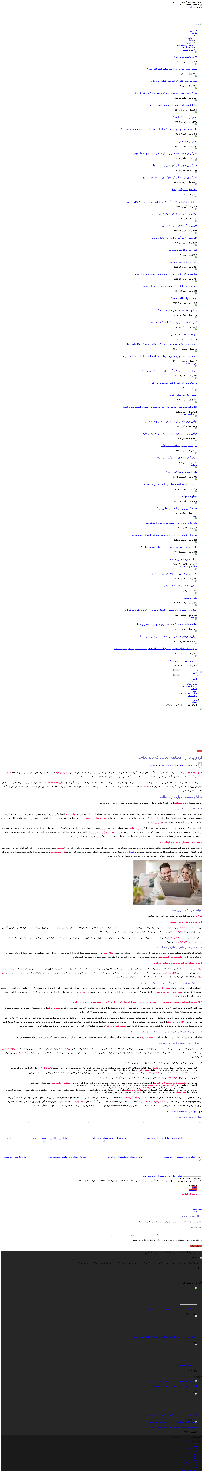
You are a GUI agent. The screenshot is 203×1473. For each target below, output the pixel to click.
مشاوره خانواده (189, 496)
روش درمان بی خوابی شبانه (183, 395)
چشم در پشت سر (188, 141)
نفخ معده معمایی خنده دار (184, 334)
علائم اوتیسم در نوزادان (185, 56)
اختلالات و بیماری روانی (187, 566)
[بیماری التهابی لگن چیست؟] (196, 293)
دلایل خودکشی (190, 597)
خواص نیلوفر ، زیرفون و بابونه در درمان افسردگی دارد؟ (169, 433)
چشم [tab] (190, 38)
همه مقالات (192, 1449)
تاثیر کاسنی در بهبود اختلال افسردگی (179, 445)
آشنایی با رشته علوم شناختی (183, 559)
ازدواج (194, 702)
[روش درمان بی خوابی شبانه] (196, 390)
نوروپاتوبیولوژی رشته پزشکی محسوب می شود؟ (173, 382)
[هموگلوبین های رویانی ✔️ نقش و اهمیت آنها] (196, 161)
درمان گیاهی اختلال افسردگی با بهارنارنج (177, 457)
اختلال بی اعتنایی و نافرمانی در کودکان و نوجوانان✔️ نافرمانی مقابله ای (161, 610)
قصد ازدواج (129, 852)
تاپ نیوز (194, 30)
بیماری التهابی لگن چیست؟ (183, 298)
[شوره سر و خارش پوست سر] (196, 245)
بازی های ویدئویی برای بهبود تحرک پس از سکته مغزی (170, 523)
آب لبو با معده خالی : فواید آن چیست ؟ (177, 310)
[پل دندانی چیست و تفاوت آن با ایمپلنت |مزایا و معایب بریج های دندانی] (196, 197)
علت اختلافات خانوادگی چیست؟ (181, 472)
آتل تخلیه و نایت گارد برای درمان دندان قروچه (174, 237)
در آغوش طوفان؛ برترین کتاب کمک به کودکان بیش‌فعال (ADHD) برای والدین (165, 1337)
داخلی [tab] (190, 40)
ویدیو (195, 516)
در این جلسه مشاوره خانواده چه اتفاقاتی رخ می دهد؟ (170, 484)
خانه (195, 700)
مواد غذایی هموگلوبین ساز (184, 189)
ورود (200, 7)
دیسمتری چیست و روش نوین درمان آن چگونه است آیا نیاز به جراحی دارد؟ (160, 356)
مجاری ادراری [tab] (187, 47)
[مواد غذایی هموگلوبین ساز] (196, 185)
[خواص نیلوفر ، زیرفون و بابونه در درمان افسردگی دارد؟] (196, 429)
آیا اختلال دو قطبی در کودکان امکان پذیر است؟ (173, 573)
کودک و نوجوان (191, 1463)
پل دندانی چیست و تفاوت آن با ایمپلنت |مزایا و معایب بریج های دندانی (162, 201)
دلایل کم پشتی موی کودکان (183, 262)
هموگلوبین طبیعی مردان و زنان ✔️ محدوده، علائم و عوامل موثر (165, 93)
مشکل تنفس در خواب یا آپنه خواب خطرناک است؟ (172, 69)
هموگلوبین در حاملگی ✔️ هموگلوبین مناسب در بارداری (170, 177)
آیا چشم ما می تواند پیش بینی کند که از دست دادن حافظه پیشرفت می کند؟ (159, 129)
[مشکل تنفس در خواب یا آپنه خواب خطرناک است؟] (196, 64)
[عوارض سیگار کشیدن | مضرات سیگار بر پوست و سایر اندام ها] (196, 269)
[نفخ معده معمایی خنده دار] (196, 330)
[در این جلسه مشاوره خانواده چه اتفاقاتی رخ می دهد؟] (196, 479)
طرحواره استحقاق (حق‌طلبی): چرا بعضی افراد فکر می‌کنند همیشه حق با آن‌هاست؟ (155, 648)
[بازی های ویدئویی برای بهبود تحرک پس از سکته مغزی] (196, 518)
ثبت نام (193, 7)
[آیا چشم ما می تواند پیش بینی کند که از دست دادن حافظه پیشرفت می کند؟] (196, 124)
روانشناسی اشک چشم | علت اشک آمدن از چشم (173, 105)
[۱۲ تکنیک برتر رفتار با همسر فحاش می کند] (196, 504)
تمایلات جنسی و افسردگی (186, 1365)
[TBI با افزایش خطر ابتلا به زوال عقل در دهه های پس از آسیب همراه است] (196, 402)
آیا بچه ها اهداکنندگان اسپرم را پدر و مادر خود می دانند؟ (169, 547)
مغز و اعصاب (191, 363)
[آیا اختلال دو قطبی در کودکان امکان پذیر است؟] (196, 569)
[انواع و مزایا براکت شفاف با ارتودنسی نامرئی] (196, 209)
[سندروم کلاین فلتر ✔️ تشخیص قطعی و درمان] (196, 76)
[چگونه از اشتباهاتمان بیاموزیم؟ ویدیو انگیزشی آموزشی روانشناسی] (196, 530)
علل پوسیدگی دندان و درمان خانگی (179, 225)
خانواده (194, 465)
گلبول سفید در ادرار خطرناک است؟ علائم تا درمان (172, 322)
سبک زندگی (192, 617)
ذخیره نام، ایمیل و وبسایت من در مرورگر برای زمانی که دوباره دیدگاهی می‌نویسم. (165, 1240)
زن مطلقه (193, 1190)
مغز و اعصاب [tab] (187, 50)
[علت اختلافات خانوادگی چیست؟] (196, 467)
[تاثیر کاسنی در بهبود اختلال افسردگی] (196, 441)
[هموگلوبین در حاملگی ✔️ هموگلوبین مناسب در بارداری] (196, 173)
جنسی (194, 1468)
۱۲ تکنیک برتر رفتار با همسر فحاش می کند (175, 508)
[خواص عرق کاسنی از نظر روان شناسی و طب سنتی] (196, 417)
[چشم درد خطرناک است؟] (196, 112)
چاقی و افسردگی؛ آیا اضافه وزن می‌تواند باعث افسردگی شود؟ (171, 1309)
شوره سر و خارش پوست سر (182, 250)
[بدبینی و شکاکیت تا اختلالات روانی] (196, 581)
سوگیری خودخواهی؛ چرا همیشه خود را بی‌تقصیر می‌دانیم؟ (168, 636)
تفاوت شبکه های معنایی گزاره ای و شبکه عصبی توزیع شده (167, 370)
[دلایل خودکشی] (196, 593)
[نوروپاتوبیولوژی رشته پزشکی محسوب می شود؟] (196, 378)
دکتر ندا (152, 765)
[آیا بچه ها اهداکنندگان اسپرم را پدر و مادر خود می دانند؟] (196, 542)
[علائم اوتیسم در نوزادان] (196, 52)
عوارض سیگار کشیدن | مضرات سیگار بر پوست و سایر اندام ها (166, 274)
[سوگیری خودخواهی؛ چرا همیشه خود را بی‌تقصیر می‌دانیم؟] (196, 632)
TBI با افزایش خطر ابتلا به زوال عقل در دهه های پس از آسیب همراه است (160, 407)
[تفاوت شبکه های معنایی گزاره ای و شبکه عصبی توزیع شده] (196, 366)
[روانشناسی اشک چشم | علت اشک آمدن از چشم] (196, 100)
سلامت (194, 33)
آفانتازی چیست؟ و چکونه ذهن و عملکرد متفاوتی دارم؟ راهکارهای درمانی (161, 344)
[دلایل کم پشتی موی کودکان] (196, 257)
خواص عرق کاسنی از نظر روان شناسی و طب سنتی (171, 421)
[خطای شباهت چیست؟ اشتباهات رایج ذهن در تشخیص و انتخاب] (196, 620)
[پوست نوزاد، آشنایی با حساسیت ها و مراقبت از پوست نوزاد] (196, 281)
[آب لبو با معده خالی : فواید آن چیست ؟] (196, 305)
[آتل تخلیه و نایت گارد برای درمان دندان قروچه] (196, 233)
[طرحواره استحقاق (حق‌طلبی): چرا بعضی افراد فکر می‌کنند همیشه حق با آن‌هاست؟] (196, 644)
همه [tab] (191, 36)
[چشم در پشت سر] (196, 136)
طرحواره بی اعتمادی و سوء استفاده (179, 660)
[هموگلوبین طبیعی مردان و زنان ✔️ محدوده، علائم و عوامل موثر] (196, 88)
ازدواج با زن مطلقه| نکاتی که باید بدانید (181, 1111)
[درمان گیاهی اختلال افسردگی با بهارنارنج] (196, 453)
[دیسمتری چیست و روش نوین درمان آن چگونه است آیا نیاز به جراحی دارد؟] (196, 351)
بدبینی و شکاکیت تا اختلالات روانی (180, 585)
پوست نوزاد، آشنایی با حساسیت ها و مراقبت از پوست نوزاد (167, 286)
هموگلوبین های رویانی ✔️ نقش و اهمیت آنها (175, 165)
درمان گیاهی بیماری (189, 414)
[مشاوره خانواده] (196, 492)
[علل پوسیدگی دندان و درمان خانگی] (196, 221)
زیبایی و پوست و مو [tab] (185, 45)
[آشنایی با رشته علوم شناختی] (196, 554)
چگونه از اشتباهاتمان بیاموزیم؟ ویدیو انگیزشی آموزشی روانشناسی (164, 535)
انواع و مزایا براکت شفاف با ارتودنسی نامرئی (174, 213)
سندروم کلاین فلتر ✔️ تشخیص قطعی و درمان (174, 81)
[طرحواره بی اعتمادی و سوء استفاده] (196, 656)
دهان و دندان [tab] (187, 43)
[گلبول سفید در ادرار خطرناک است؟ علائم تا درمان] (196, 318)
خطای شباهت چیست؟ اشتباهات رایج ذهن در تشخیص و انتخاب (166, 624)
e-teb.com (187, 1441)
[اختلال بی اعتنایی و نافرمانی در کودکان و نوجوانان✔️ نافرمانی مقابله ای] (196, 605)
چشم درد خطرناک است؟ (184, 117)
